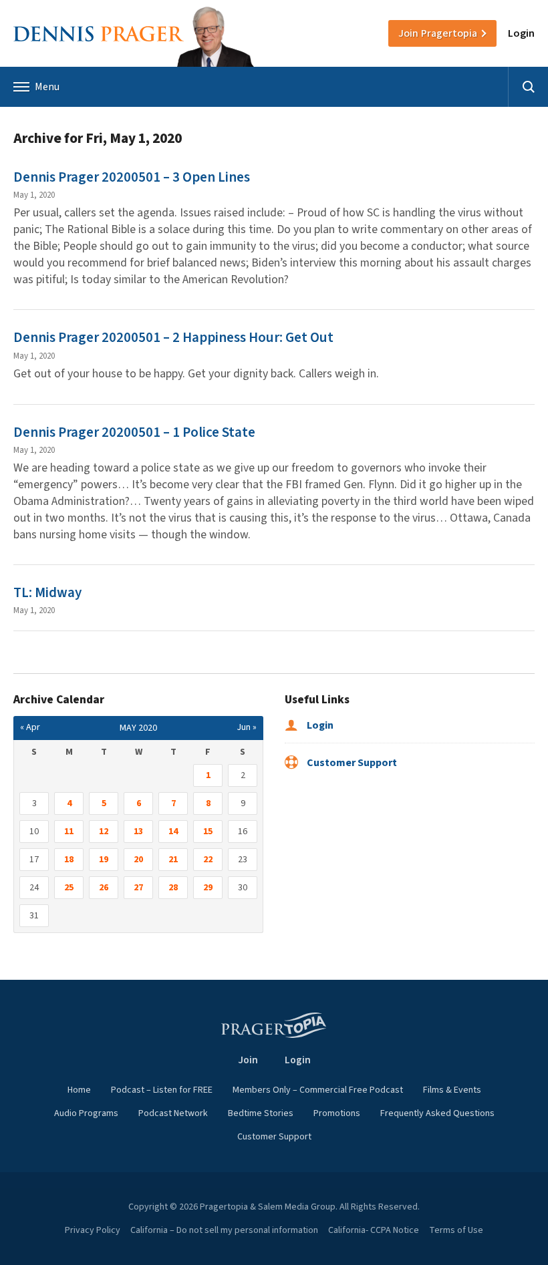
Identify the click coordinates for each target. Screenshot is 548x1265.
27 (138, 887)
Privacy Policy (92, 1230)
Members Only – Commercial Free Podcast (318, 1090)
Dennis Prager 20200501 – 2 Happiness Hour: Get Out (173, 337)
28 (173, 887)
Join (437, 33)
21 (173, 859)
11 (69, 831)
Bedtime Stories (260, 1113)
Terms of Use (456, 1230)
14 (173, 831)
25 (69, 887)
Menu (47, 86)
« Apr (30, 727)
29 (208, 887)
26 (103, 887)
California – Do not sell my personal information (224, 1230)
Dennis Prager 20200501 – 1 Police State (134, 432)
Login (521, 33)
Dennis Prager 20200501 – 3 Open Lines (131, 177)
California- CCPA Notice (373, 1230)
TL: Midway (47, 592)
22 (208, 859)
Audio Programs (86, 1113)
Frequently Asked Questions (437, 1113)
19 (103, 859)
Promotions (336, 1113)
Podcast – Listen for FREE (162, 1090)
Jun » (247, 727)
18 (69, 859)
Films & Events (452, 1090)
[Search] (528, 87)
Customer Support (351, 762)
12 (103, 831)
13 (138, 831)
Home (79, 1090)
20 (138, 859)
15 (208, 831)
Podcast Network (173, 1113)
